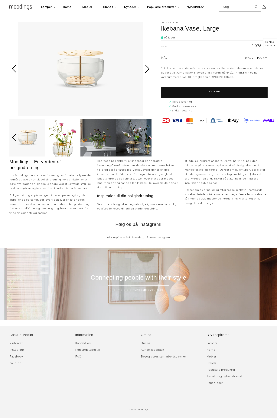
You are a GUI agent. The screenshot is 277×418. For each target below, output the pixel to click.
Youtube (15, 363)
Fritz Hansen (169, 22)
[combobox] (240, 7)
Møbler (212, 356)
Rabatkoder (215, 383)
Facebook (16, 356)
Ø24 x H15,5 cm (256, 58)
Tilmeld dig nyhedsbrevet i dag (138, 289)
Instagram (16, 349)
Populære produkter (221, 369)
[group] (80, 69)
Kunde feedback (152, 349)
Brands (211, 363)
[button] (13, 69)
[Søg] (256, 7)
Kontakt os (83, 343)
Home (211, 349)
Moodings (143, 409)
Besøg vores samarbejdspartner (163, 356)
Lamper (212, 343)
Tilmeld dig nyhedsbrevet (225, 376)
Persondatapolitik (87, 349)
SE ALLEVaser (269, 44)
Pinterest (16, 343)
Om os (145, 343)
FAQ (78, 356)
